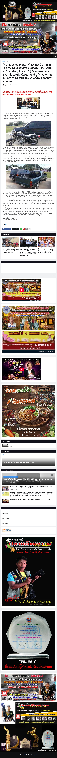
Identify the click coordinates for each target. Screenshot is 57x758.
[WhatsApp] (21, 229)
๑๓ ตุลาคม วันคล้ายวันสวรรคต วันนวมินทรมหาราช (19, 462)
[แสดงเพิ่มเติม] (29, 229)
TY (25, 754)
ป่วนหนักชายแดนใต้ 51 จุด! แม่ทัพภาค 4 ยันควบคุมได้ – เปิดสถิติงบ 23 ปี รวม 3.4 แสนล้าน (30, 499)
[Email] (26, 229)
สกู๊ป (8, 61)
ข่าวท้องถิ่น (4, 521)
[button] (55, 56)
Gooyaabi (35, 754)
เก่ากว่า (53, 275)
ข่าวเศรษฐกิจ (5, 523)
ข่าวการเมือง (5, 511)
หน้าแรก (4, 61)
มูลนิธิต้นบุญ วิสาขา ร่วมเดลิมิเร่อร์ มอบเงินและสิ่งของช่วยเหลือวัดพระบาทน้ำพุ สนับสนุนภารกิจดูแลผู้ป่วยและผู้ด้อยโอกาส (46, 250)
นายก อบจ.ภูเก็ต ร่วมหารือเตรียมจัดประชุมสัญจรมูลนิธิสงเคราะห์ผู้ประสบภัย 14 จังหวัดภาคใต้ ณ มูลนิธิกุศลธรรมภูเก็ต (10, 250)
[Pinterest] (24, 229)
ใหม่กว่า (3, 275)
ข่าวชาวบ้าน (5, 513)
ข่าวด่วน (4, 516)
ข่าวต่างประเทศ (5, 518)
